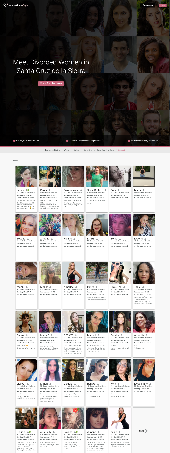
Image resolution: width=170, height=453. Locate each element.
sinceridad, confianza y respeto (143, 297)
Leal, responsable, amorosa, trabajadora (73, 394)
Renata (91, 383)
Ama (135, 345)
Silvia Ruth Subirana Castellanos (96, 200)
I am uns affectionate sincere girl (96, 300)
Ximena (44, 238)
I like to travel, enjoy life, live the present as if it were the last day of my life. (96, 349)
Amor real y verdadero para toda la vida (49, 442)
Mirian (44, 383)
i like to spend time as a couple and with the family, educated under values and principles (143, 302)
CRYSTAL (116, 286)
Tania (137, 286)
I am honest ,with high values (26, 442)
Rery (113, 190)
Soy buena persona (93, 396)
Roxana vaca (71, 190)
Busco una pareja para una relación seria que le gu (96, 345)
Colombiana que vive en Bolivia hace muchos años (120, 442)
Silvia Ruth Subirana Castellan (95, 190)
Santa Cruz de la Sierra (105, 150)
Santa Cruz (88, 150)
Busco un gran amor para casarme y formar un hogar (96, 297)
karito (90, 286)
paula (114, 431)
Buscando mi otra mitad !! (48, 394)
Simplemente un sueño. (118, 396)
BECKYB (68, 335)
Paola (43, 190)
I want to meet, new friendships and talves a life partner (26, 398)
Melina (68, 238)
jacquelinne (141, 383)
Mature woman (139, 348)
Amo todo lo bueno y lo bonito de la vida (49, 445)
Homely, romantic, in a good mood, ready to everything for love (73, 204)
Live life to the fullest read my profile (26, 200)
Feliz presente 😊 (22, 345)
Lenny (20, 190)
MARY (90, 238)
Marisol (91, 335)
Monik (20, 286)
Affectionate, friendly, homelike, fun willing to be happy (72, 446)
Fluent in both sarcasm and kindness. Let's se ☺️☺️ (96, 442)
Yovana (21, 238)
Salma (20, 335)
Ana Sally (45, 431)
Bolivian (77, 150)
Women (67, 150)
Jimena (91, 431)
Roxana (68, 431)
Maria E (44, 335)
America (69, 286)
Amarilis (139, 335)
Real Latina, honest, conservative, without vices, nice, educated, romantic (49, 348)
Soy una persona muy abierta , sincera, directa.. (73, 200)
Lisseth (21, 383)
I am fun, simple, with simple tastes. (120, 349)
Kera (113, 383)
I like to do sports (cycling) (72, 396)
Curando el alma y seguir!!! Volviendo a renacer (73, 345)
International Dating (52, 150)
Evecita (138, 238)
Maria (137, 190)
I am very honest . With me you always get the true (49, 200)
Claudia (68, 383)
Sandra (115, 335)
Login (163, 5)
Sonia (114, 238)
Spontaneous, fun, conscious (26, 348)
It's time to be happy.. (70, 442)
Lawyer (89, 203)
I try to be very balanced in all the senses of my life (120, 445)
